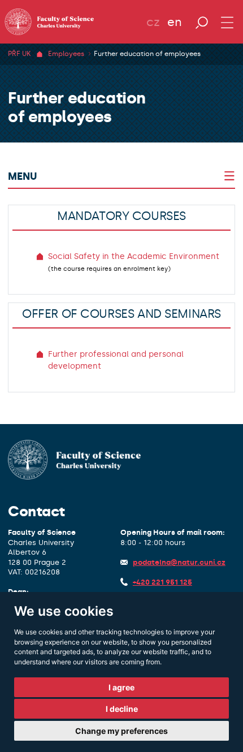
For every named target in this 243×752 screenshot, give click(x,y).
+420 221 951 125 (162, 582)
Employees (66, 54)
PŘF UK (19, 54)
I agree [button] (121, 687)
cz (153, 22)
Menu (22, 176)
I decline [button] (122, 709)
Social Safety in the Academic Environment (133, 256)
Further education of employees (147, 54)
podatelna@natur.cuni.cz (179, 562)
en (174, 22)
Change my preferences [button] (121, 731)
